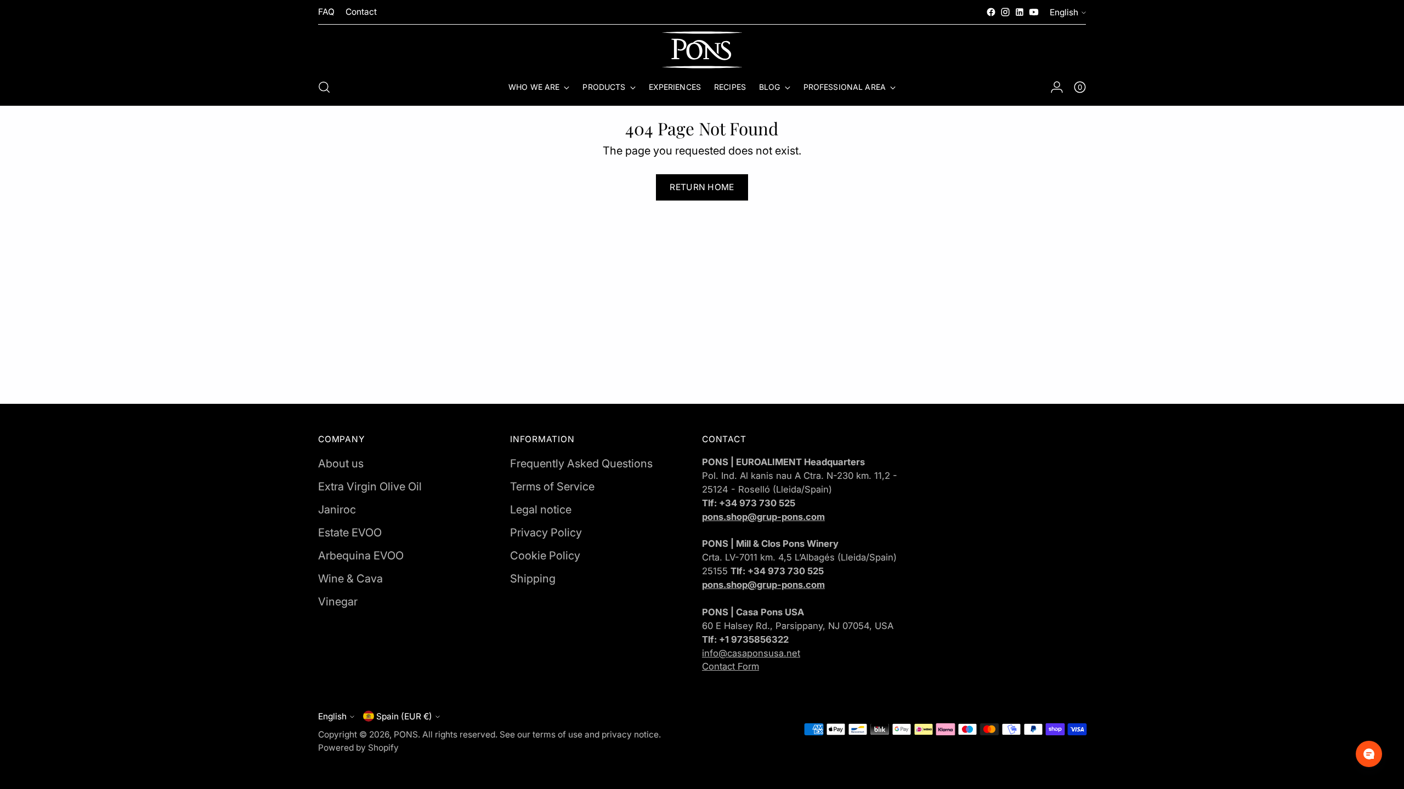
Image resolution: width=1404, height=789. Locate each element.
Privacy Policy (546, 532)
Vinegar (338, 601)
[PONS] (702, 49)
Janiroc (337, 509)
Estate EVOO (350, 532)
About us (341, 463)
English (1064, 12)
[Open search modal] (324, 87)
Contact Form (730, 666)
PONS (406, 734)
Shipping (533, 578)
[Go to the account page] (1057, 87)
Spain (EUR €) (404, 716)
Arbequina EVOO (361, 555)
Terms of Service (552, 486)
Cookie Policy (545, 555)
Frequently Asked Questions (581, 463)
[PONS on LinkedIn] (1019, 12)
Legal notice (540, 509)
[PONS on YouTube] (1034, 12)
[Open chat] (1369, 754)
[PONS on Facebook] (991, 12)
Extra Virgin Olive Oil (370, 486)
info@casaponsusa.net (751, 653)
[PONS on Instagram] (1005, 12)
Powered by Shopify (358, 747)
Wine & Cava (350, 578)
